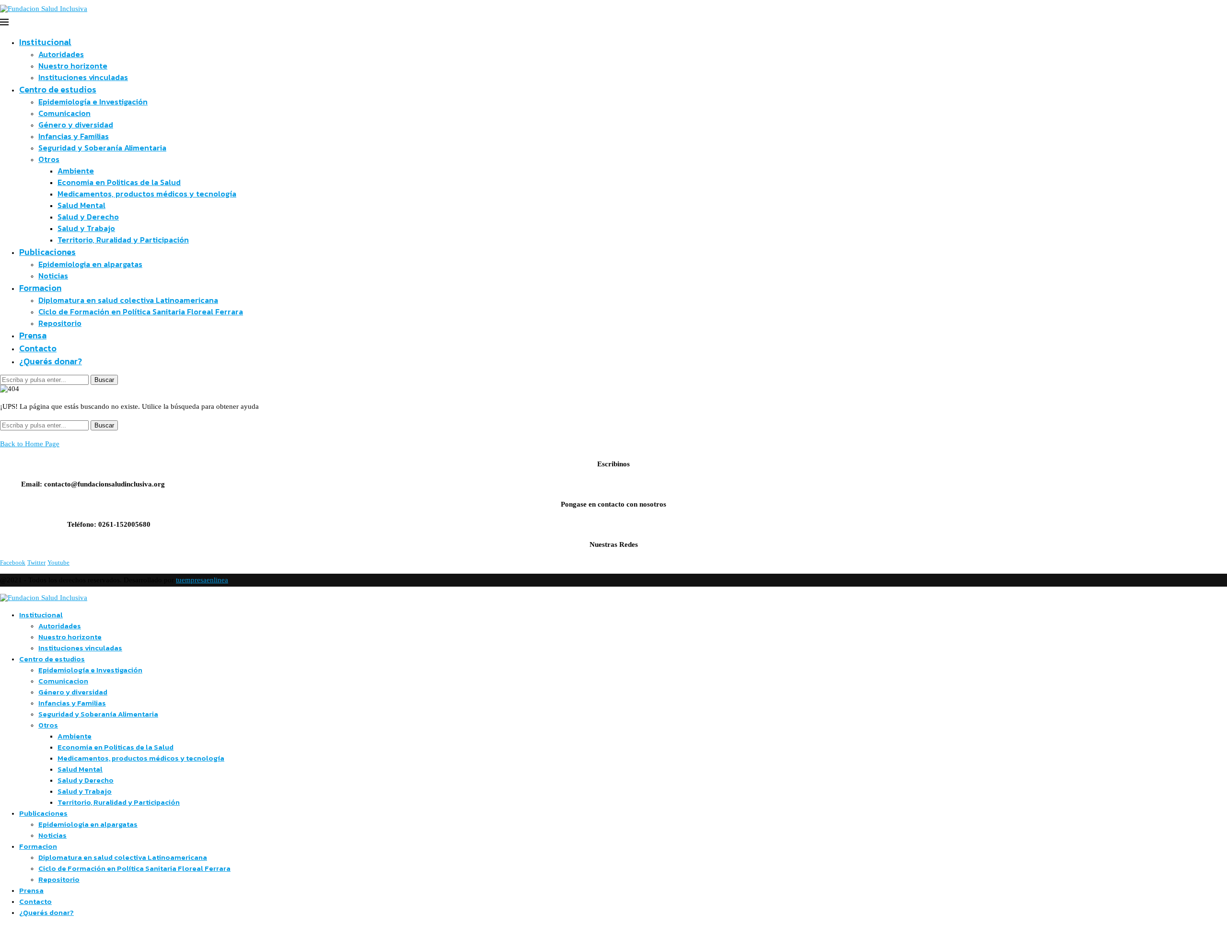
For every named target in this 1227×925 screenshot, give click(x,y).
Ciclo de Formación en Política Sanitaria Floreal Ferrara (140, 311)
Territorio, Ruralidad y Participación (123, 239)
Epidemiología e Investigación (93, 101)
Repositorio (59, 323)
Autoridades (61, 54)
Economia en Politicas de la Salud (119, 182)
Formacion (40, 287)
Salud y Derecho (88, 216)
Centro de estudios (57, 89)
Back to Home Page (29, 444)
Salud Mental (81, 205)
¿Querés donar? (50, 361)
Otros (48, 159)
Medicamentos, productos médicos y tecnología (147, 193)
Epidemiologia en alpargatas (90, 264)
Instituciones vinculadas (83, 77)
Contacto (38, 348)
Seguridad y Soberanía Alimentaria (102, 147)
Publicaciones (47, 251)
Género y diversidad (75, 124)
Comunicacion (64, 113)
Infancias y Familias (73, 136)
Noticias (53, 275)
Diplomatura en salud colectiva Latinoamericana (128, 300)
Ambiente (76, 170)
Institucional (45, 41)
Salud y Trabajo (86, 228)
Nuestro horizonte (72, 65)
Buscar (104, 379)
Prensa (32, 335)
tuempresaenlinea (202, 580)
